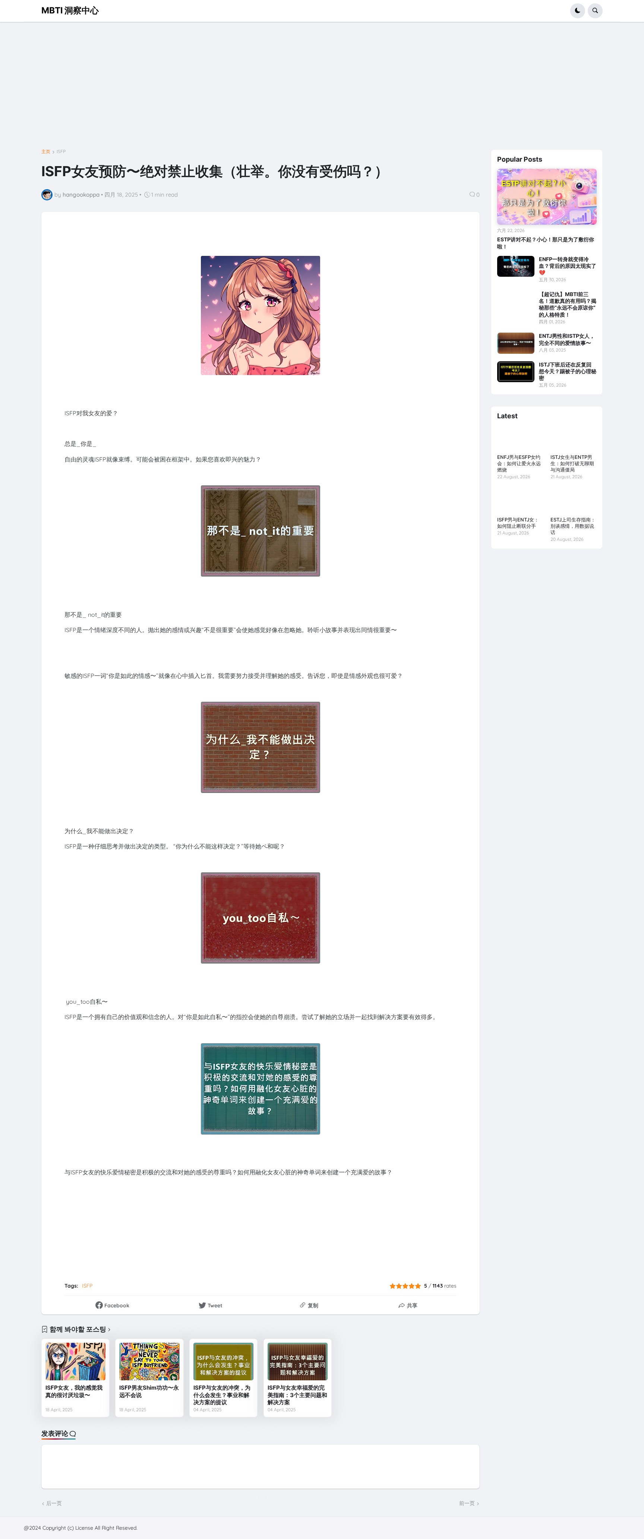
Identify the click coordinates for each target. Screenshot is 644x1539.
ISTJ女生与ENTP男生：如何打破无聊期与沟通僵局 (572, 463)
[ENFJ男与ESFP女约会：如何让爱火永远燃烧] (520, 438)
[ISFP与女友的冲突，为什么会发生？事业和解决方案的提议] (223, 1361)
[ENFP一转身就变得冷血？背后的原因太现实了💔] (515, 266)
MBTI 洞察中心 (70, 10)
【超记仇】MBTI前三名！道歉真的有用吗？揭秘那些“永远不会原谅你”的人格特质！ (567, 304)
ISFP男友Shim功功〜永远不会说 (149, 1391)
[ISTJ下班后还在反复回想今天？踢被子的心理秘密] (515, 371)
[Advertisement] (241, 89)
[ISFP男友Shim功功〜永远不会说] (149, 1361)
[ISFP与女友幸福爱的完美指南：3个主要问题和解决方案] (298, 1361)
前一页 (467, 1503)
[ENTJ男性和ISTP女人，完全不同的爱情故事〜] (515, 343)
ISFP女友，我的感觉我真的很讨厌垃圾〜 (73, 1391)
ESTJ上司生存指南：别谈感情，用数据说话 (573, 526)
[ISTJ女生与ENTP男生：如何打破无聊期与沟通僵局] (573, 438)
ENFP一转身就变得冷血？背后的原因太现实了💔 (567, 266)
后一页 (54, 1503)
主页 (45, 151)
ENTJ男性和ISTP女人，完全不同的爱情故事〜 (567, 339)
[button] (577, 10)
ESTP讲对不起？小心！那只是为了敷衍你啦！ (545, 242)
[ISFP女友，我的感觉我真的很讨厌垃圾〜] (75, 1361)
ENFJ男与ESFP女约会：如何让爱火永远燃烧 (519, 463)
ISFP (61, 151)
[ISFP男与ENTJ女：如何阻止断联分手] (520, 501)
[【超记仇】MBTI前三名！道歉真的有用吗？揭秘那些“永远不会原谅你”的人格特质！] (515, 301)
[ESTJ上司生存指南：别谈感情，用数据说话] (573, 501)
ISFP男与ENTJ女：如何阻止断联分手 (518, 523)
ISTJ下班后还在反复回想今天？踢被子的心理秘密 (567, 371)
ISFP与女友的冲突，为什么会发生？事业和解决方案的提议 (221, 1395)
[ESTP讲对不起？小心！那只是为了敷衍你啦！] (547, 197)
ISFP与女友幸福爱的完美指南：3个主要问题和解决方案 (297, 1395)
